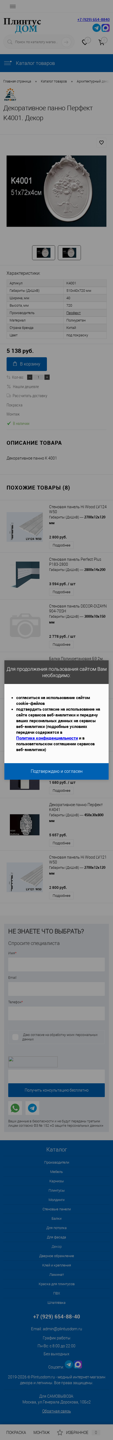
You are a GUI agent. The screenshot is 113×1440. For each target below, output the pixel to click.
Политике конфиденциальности (47, 738)
